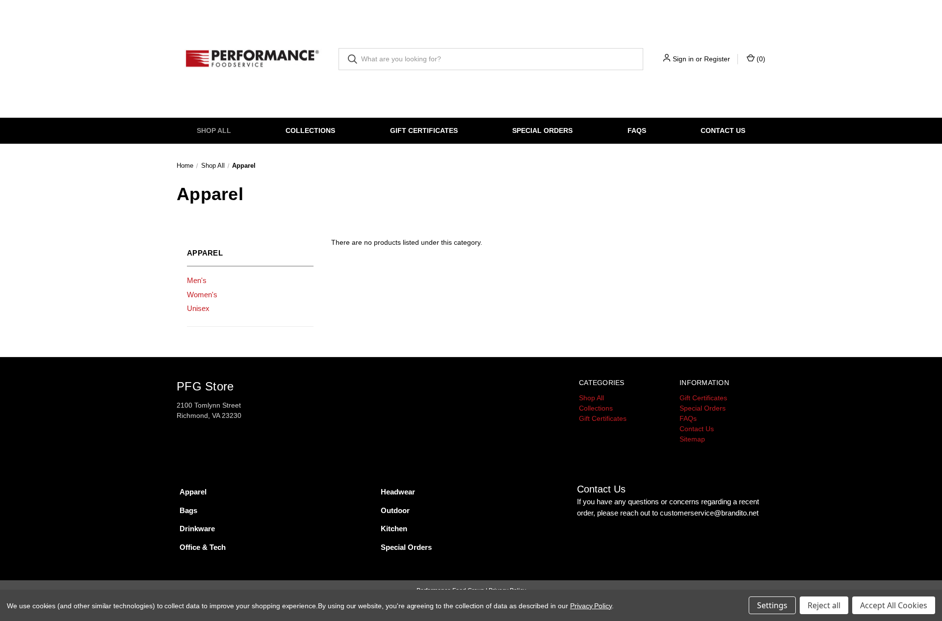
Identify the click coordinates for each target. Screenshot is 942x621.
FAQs (637, 130)
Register (717, 59)
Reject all (824, 605)
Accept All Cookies (893, 605)
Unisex (198, 308)
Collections (310, 130)
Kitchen (394, 528)
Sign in (683, 59)
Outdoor (395, 510)
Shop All (214, 130)
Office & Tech (203, 547)
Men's (197, 280)
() (760, 59)
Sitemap (692, 439)
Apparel (193, 492)
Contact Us (723, 130)
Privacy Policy (591, 606)
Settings (772, 605)
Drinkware (197, 528)
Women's (202, 294)
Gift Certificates (424, 130)
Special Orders (542, 130)
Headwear (398, 492)
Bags (188, 510)
